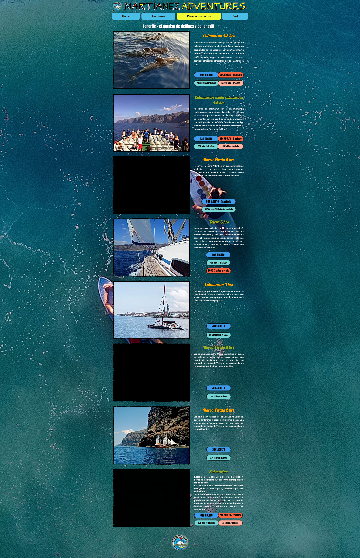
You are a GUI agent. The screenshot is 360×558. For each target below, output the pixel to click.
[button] (151, 60)
